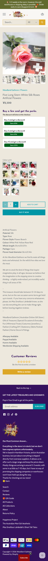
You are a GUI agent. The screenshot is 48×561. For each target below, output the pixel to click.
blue (15, 183)
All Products (8, 502)
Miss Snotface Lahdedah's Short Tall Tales (20, 527)
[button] (24, 557)
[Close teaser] (30, 553)
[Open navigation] (4, 14)
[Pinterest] (16, 414)
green (6, 174)
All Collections (9, 506)
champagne (24, 174)
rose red (24, 165)
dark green (6, 183)
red (33, 165)
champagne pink (33, 174)
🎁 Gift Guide (8, 498)
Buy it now (24, 212)
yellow (24, 183)
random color (6, 191)
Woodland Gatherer (11, 90)
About (5, 509)
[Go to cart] (42, 14)
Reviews (6, 494)
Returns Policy (9, 513)
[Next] (42, 53)
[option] (24, 53)
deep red (33, 183)
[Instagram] (8, 414)
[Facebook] (4, 414)
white (15, 191)
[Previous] (6, 53)
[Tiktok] (12, 414)
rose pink (15, 165)
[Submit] (42, 22)
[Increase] (15, 204)
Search (6, 487)
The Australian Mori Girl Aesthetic (16, 523)
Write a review (24, 372)
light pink (15, 174)
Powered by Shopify (10, 554)
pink (6, 165)
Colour (5, 160)
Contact (6, 491)
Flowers (24, 90)
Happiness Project (10, 520)
